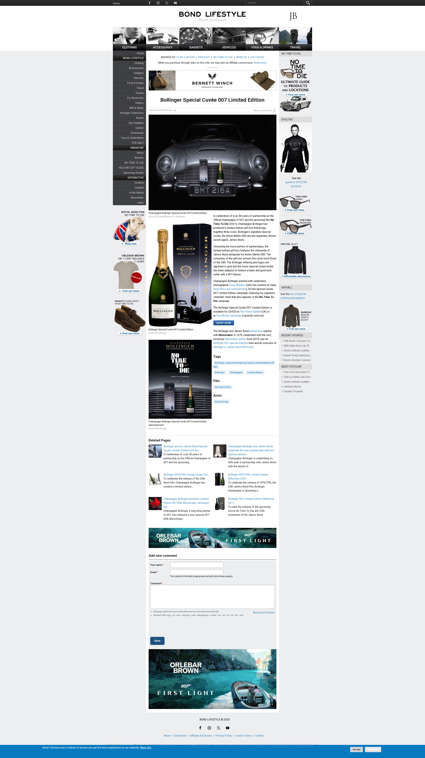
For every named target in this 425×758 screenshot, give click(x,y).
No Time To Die (223, 387)
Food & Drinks (135, 83)
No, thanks (373, 749)
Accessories (136, 68)
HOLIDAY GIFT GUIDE (131, 167)
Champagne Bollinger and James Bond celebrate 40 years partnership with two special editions (251, 450)
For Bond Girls (135, 98)
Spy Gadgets (136, 122)
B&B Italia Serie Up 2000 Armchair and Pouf (309, 345)
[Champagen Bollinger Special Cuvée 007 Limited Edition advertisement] (180, 417)
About (167, 735)
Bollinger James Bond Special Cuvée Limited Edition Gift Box (243, 365)
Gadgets (139, 73)
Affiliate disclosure (201, 735)
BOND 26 (241, 57)
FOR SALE (138, 142)
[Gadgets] (195, 49)
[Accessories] (162, 49)
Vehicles (138, 78)
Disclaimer (180, 735)
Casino (140, 93)
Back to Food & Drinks (160, 110)
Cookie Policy (243, 735)
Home (116, 3)
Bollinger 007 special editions (230, 343)
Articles (139, 157)
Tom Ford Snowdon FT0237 (300, 372)
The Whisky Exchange (228, 315)
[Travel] (295, 49)
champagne (236, 372)
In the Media (136, 192)
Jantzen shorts (292, 386)
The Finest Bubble (250, 311)
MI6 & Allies (136, 107)
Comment (155, 583)
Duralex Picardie (293, 391)
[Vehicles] (229, 49)
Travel (140, 88)
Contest (139, 182)
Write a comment (263, 110)
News (140, 152)
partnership (255, 331)
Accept (356, 749)
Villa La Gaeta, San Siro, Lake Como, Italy (307, 377)
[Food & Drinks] (262, 49)
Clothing (139, 63)
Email (153, 572)
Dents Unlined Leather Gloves (301, 350)
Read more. (260, 62)
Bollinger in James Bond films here (233, 347)
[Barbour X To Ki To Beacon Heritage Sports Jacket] (296, 330)
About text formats (264, 612)
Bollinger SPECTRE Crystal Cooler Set (186, 474)
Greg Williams (237, 285)
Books (140, 117)
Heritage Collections (132, 112)
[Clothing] (129, 49)
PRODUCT (204, 57)
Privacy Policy (223, 735)
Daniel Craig (221, 401)
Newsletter (137, 197)
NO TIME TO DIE (134, 162)
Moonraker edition (235, 339)
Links (140, 202)
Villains (139, 103)
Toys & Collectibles (132, 137)
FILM (179, 57)
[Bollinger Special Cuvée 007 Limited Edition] (180, 325)
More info (145, 747)
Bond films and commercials (229, 289)
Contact (139, 187)
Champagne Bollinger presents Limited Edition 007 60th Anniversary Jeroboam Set (186, 502)
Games (139, 127)
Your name (156, 565)
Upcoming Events (133, 172)
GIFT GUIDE (257, 57)
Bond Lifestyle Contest (297, 360)
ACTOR (190, 57)
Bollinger (220, 372)
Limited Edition (255, 372)
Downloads (137, 132)
